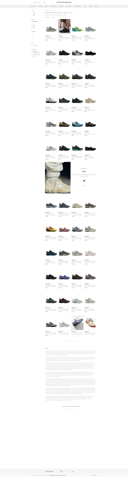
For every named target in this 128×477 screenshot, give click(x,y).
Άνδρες (34, 12)
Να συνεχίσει (94, 475)
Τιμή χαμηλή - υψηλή (36, 54)
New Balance (35, 21)
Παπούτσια (47, 10)
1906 (33, 27)
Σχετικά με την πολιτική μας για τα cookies (57, 475)
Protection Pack (35, 45)
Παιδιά (34, 15)
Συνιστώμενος (35, 51)
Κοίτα (84, 185)
